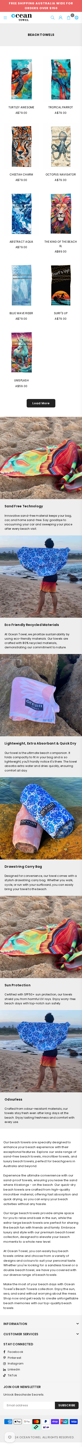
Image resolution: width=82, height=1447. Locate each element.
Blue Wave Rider (21, 313)
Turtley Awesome (21, 107)
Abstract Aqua (21, 242)
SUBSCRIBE (66, 1405)
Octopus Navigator (61, 174)
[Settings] (76, 17)
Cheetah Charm (21, 174)
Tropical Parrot (60, 107)
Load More (40, 403)
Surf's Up (60, 313)
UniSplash (21, 380)
